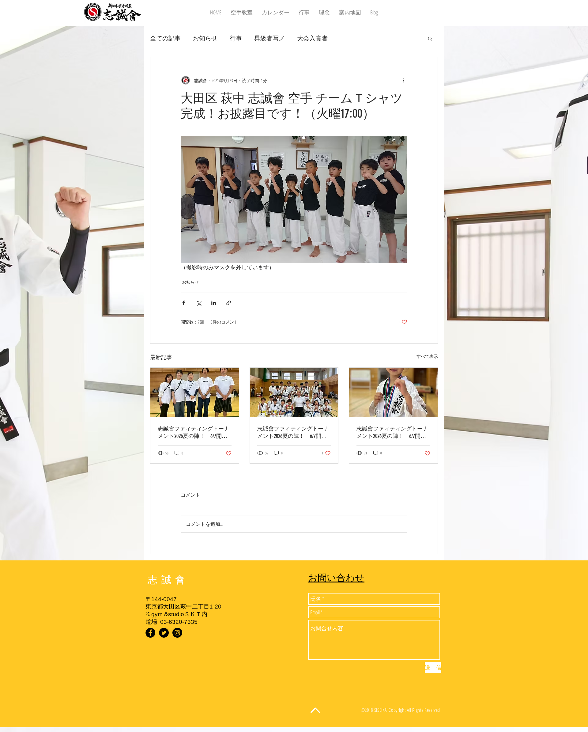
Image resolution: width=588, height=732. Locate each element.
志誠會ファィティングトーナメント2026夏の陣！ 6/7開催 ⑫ (195, 432)
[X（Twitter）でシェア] (199, 303)
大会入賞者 (312, 38)
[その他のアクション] (403, 80)
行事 (236, 38)
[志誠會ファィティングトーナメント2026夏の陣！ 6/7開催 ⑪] (393, 392)
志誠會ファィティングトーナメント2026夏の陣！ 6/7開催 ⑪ (393, 432)
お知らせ (205, 38)
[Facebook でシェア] (184, 303)
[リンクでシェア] (229, 303)
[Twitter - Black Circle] (164, 633)
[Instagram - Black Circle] (177, 633)
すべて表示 (427, 356)
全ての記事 (165, 38)
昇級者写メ (269, 38)
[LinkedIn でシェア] (214, 303)
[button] (430, 38)
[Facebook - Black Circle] (150, 633)
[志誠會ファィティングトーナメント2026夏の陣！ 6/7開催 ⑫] (194, 392)
